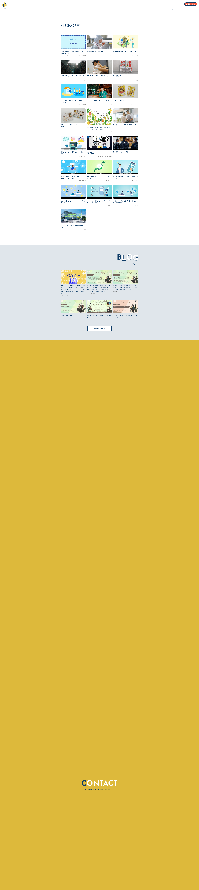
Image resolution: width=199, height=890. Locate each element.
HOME (172, 10)
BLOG (185, 10)
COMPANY (193, 10)
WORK (179, 10)
